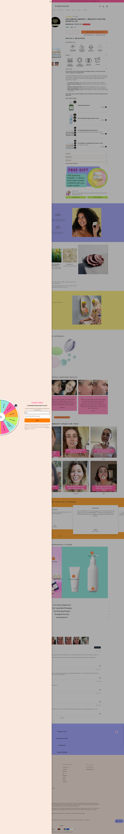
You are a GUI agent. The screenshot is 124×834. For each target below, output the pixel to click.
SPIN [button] (37, 420)
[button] (50, 1)
